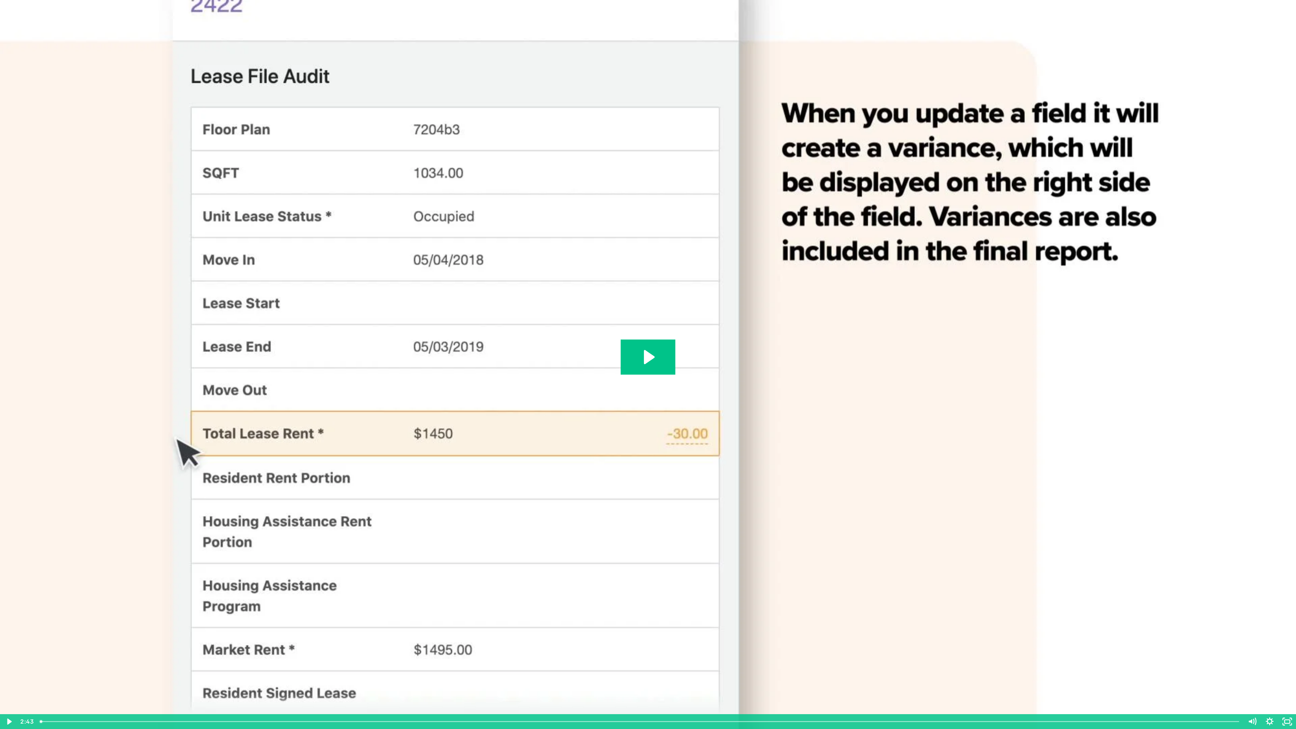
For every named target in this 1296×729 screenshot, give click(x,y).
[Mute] (1252, 721)
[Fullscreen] (1287, 721)
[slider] (640, 721)
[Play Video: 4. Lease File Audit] (648, 357)
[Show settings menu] (1269, 721)
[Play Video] (9, 721)
